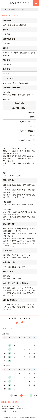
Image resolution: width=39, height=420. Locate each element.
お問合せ (14, 411)
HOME (5, 9)
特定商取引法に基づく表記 (11, 406)
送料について (21, 408)
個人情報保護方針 (8, 408)
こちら (5, 175)
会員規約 (5, 411)
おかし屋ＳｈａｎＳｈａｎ (20, 3)
